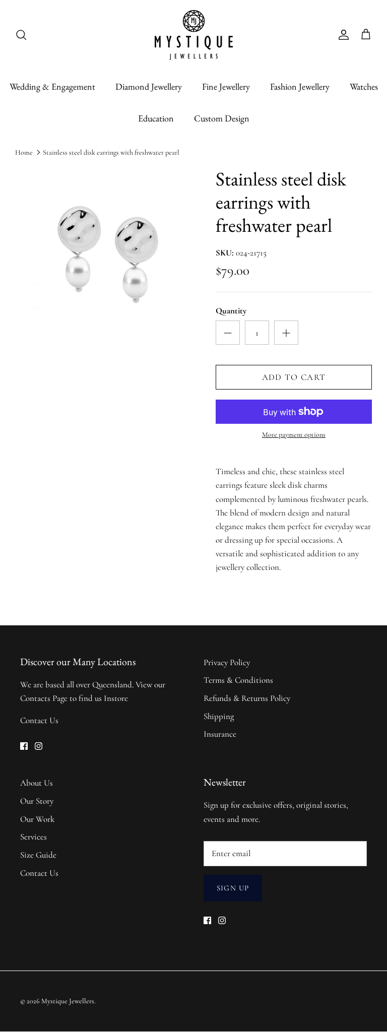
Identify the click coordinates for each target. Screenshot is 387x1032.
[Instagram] (38, 746)
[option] (104, 256)
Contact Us (39, 720)
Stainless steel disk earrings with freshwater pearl (111, 152)
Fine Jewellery (226, 86)
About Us (36, 783)
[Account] (342, 35)
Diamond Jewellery (148, 86)
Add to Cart (294, 377)
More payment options (294, 435)
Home (24, 152)
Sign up (233, 887)
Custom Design (221, 118)
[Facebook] (24, 746)
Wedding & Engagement (52, 86)
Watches (364, 86)
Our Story (36, 801)
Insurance (220, 734)
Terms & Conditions (238, 680)
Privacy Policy (227, 662)
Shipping (219, 716)
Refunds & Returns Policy (247, 698)
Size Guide (38, 855)
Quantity (231, 310)
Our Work (37, 819)
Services (33, 836)
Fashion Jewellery (300, 86)
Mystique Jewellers (67, 1001)
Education (156, 118)
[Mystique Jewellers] (194, 35)
